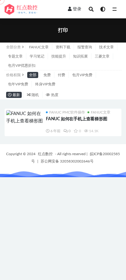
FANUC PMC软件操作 (67, 112)
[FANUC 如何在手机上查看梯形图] (24, 117)
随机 (35, 95)
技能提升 (58, 56)
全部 (32, 75)
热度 (54, 95)
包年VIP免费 (18, 84)
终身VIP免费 (45, 84)
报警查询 (84, 47)
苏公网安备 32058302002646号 (67, 161)
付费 (61, 75)
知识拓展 (80, 56)
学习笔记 (37, 56)
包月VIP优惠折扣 (21, 65)
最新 (16, 95)
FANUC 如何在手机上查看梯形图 (76, 119)
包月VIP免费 (82, 75)
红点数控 (45, 154)
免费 (47, 75)
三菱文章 (102, 56)
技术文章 (106, 47)
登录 (77, 9)
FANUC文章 (39, 47)
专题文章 (15, 56)
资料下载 (63, 47)
